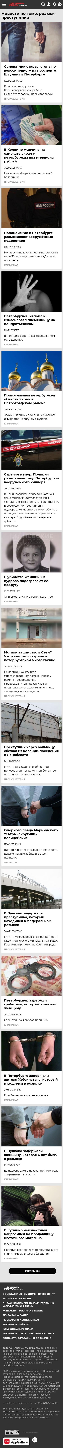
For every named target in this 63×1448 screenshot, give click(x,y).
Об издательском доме (19, 1294)
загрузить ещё (32, 1271)
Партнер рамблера (30, 1432)
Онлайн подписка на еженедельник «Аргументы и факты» (28, 1305)
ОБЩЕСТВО (11, 862)
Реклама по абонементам (21, 1319)
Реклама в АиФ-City (16, 1324)
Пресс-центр (46, 1294)
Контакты (9, 1310)
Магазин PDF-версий (17, 1298)
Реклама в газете (31, 1310)
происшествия (14, 99)
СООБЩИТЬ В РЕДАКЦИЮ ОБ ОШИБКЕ (27, 1338)
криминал (11, 265)
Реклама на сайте (15, 1315)
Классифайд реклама (18, 1329)
